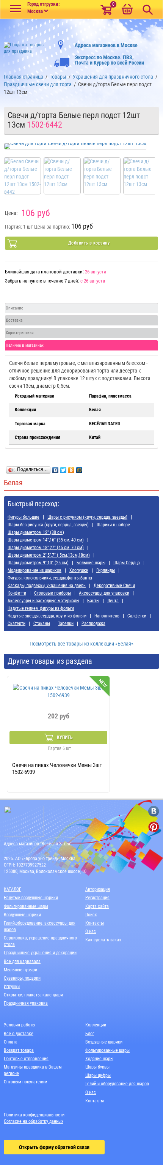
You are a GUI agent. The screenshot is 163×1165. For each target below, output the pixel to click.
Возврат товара (19, 1050)
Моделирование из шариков (34, 570)
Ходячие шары (99, 1058)
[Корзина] (127, 10)
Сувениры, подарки (22, 978)
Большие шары (91, 562)
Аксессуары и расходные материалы (43, 600)
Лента (113, 600)
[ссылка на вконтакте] (153, 811)
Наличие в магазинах (25, 345)
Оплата (10, 1042)
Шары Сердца (126, 562)
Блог (89, 1033)
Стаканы (41, 623)
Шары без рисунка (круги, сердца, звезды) (48, 524)
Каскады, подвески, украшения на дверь (47, 585)
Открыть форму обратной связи (54, 1147)
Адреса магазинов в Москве (106, 45)
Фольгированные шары (26, 906)
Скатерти (16, 623)
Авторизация (97, 889)
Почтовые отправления (26, 1058)
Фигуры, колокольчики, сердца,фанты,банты (50, 578)
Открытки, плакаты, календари (33, 995)
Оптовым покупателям (25, 1081)
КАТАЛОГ (12, 889)
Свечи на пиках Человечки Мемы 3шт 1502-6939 (57, 768)
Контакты (94, 923)
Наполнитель (106, 616)
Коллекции (95, 1025)
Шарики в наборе (113, 524)
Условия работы (19, 1025)
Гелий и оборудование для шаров (117, 1083)
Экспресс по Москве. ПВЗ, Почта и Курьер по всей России (109, 60)
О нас (90, 931)
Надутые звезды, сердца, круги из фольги (47, 616)
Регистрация (97, 897)
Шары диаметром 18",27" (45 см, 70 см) (46, 547)
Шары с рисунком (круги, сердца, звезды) (87, 517)
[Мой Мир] (79, 468)
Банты (93, 600)
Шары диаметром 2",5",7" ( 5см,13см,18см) (49, 555)
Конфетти (17, 593)
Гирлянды (105, 570)
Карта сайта (97, 906)
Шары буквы (97, 1067)
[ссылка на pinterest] (153, 826)
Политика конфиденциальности (34, 1115)
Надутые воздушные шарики (31, 897)
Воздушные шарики (22, 914)
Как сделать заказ (103, 939)
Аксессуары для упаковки (104, 593)
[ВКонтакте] (56, 468)
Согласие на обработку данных (33, 1121)
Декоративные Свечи (114, 585)
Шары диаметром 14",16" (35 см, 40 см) (46, 540)
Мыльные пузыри (20, 969)
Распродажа (93, 623)
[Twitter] (63, 468)
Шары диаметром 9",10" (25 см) (38, 562)
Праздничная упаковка (26, 1003)
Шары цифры (98, 1075)
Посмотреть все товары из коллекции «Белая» (81, 644)
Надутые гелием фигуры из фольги (41, 608)
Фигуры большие (23, 517)
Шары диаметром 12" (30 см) (36, 532)
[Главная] (27, 46)
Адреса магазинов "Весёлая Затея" (38, 843)
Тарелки (66, 623)
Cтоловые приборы (52, 593)
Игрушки (12, 986)
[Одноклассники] (71, 468)
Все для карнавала (22, 961)
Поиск (91, 914)
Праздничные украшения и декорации (40, 952)
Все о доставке (18, 1033)
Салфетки (136, 616)
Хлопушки (78, 570)
